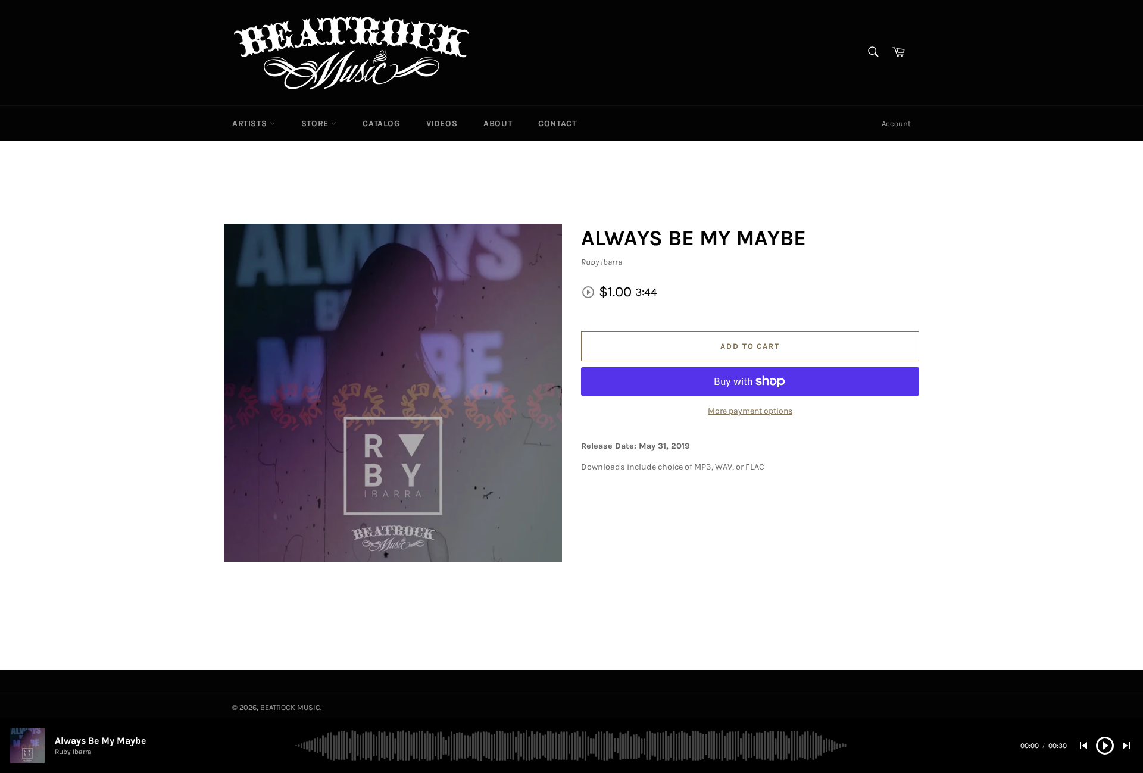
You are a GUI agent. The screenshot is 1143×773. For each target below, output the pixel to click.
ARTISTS (251, 123)
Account (896, 123)
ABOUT (497, 123)
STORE (316, 123)
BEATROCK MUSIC (290, 707)
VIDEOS (442, 123)
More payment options (750, 411)
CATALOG (381, 123)
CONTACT (557, 123)
